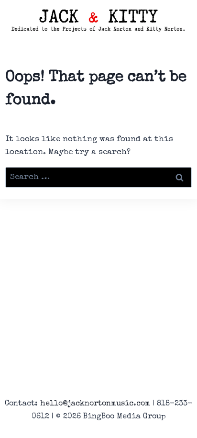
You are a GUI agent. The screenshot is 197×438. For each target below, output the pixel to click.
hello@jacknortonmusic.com (95, 404)
